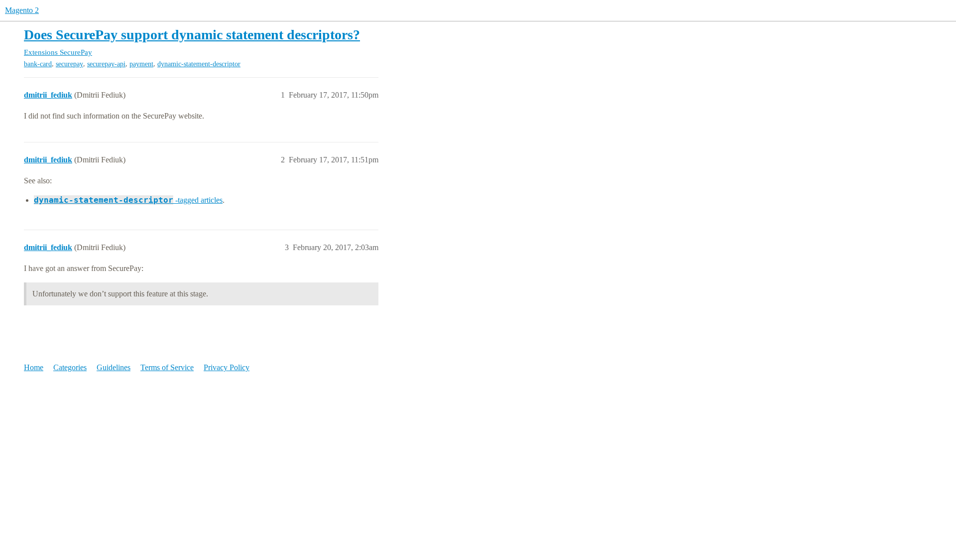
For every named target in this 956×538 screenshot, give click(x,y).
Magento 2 (22, 10)
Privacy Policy (226, 367)
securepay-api (106, 64)
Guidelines (113, 367)
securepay (69, 64)
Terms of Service (167, 367)
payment (141, 64)
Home (33, 367)
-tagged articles (128, 200)
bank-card (38, 64)
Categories (70, 367)
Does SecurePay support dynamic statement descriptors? (192, 34)
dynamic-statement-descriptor (198, 64)
